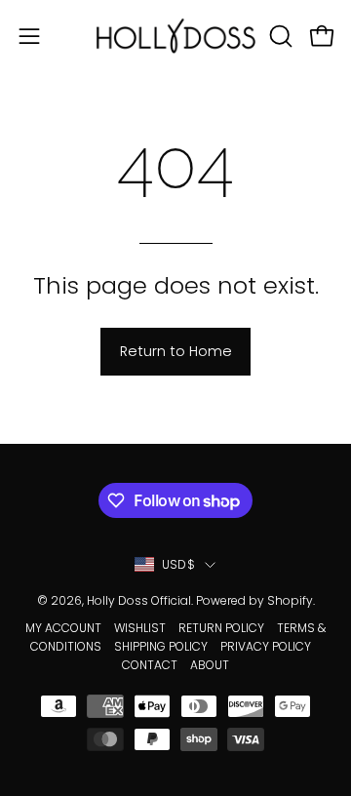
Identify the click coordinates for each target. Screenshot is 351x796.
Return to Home (176, 351)
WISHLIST (140, 627)
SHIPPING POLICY (161, 646)
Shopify (290, 600)
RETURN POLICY (221, 627)
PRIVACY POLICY (265, 646)
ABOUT (209, 665)
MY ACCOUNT (63, 627)
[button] (278, 36)
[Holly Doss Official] (176, 36)
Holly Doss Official (139, 600)
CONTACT (149, 665)
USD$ (178, 564)
